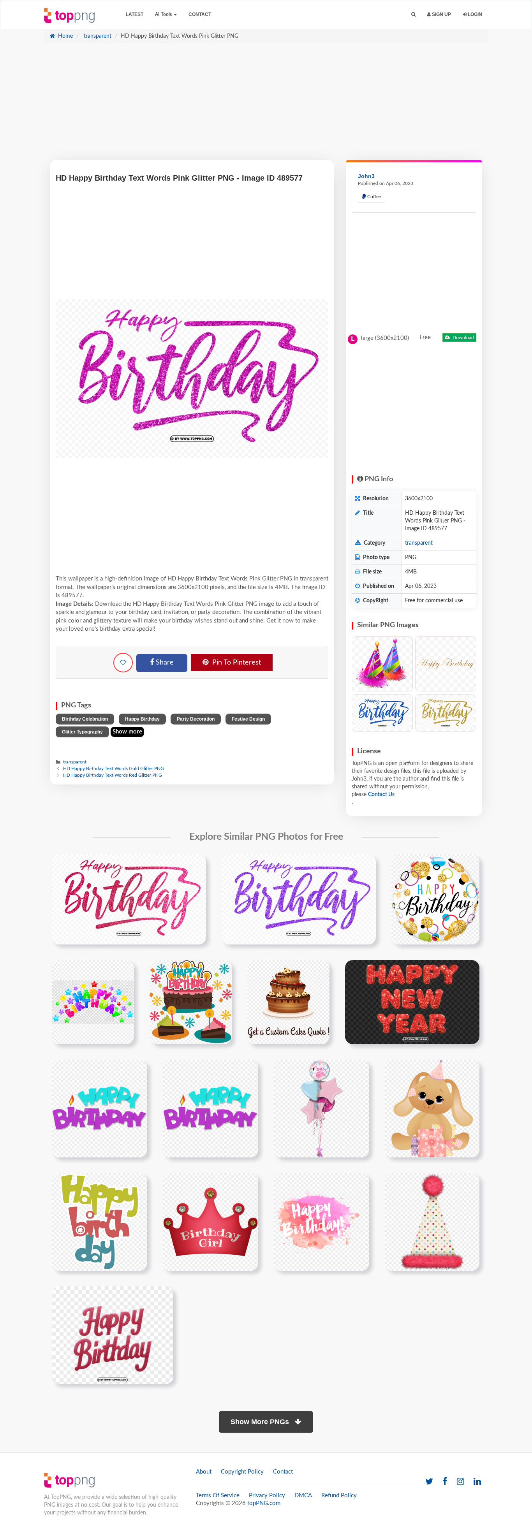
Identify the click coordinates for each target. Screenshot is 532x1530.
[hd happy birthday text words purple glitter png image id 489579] (299, 899)
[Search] (413, 14)
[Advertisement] (266, 105)
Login (474, 14)
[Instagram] (460, 1482)
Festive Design (248, 719)
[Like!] (123, 662)
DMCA (303, 1495)
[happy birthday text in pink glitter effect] (112, 1335)
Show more (127, 732)
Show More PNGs (261, 1422)
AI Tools (164, 14)
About (203, 1472)
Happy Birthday (142, 719)
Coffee (373, 196)
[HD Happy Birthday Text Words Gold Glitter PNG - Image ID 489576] (446, 713)
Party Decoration (196, 719)
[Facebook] (444, 1482)
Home (64, 36)
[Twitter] (429, 1482)
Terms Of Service (218, 1495)
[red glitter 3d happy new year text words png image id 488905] (412, 1001)
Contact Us (381, 794)
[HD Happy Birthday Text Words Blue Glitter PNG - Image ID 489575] (382, 713)
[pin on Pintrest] (195, 864)
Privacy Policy (267, 1495)
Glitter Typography (82, 732)
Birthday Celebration (85, 719)
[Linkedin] (477, 1482)
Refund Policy (339, 1495)
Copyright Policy (242, 1472)
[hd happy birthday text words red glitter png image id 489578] (129, 899)
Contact (199, 14)
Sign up (441, 14)
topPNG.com (263, 1503)
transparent (96, 36)
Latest (134, 14)
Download (462, 337)
